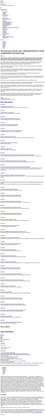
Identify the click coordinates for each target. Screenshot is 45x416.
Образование (5, 29)
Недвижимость (6, 33)
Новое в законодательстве (8, 36)
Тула (4, 48)
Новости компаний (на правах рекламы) (11, 27)
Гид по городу (5, 14)
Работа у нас (5, 11)
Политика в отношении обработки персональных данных (12, 365)
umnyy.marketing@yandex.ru (36, 412)
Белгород (5, 41)
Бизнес (4, 34)
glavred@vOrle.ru (17, 412)
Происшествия (6, 25)
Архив (4, 35)
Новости (4, 12)
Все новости (5, 17)
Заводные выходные (7, 18)
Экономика (5, 37)
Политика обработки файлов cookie (31, 365)
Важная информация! (7, 24)
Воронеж (4, 43)
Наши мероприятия (7, 23)
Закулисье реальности (4, 339)
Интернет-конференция (7, 22)
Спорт (4, 30)
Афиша (4, 13)
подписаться (2, 350)
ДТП (4, 20)
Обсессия (2, 335)
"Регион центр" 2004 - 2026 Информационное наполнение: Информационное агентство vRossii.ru (14, 353)
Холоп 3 (2, 341)
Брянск (4, 42)
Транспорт (5, 31)
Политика (5, 32)
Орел (4, 46)
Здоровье (4, 26)
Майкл (1, 337)
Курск (4, 44)
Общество (5, 21)
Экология (2, 55)
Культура (4, 28)
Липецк (4, 45)
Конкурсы (5, 15)
